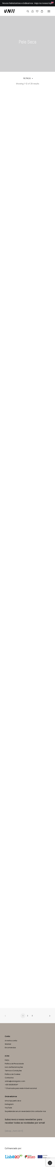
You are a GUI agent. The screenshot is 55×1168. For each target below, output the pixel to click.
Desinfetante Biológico (27, 232)
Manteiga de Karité (27, 460)
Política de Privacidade (14, 1063)
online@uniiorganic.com (15, 1081)
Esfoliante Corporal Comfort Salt (27, 384)
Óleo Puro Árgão (27, 156)
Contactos (9, 1078)
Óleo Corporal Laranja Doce (27, 991)
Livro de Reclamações (14, 1067)
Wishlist (8, 1044)
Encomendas (10, 1047)
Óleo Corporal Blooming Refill (27, 611)
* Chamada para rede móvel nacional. (21, 1088)
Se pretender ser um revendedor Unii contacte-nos (25, 1111)
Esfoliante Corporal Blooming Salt (27, 308)
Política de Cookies (12, 1074)
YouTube (8, 1108)
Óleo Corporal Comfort (27, 763)
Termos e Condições (13, 1070)
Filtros (27, 78)
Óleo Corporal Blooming (27, 536)
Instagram (9, 1104)
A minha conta (11, 1040)
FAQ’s (7, 1060)
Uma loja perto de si (13, 1101)
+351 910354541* (11, 1085)
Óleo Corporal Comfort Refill (27, 839)
